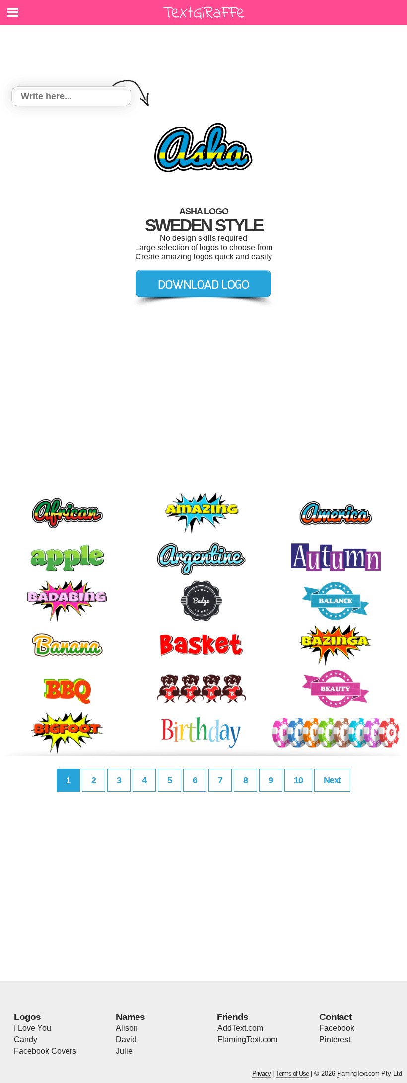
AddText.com (240, 1028)
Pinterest (334, 1039)
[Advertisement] (206, 49)
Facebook (336, 1028)
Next (332, 780)
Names (130, 1017)
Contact (335, 1017)
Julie (124, 1051)
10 (298, 780)
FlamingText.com (247, 1039)
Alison (127, 1028)
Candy (25, 1039)
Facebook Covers (45, 1051)
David (126, 1039)
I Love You (32, 1028)
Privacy (261, 1073)
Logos (27, 1017)
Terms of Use (292, 1073)
